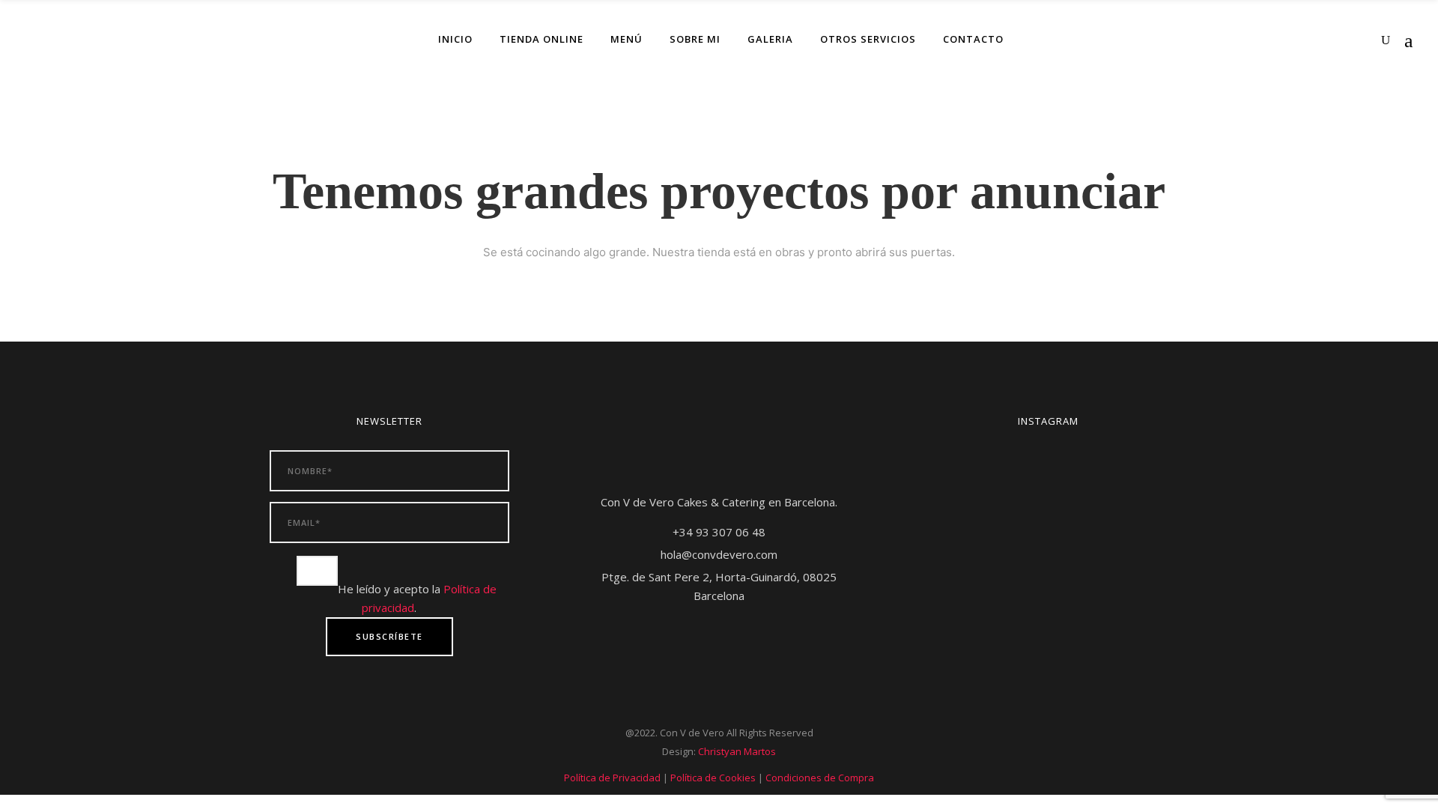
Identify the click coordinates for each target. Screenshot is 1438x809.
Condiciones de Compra (819, 777)
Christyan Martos (737, 751)
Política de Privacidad (612, 777)
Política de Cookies (713, 777)
